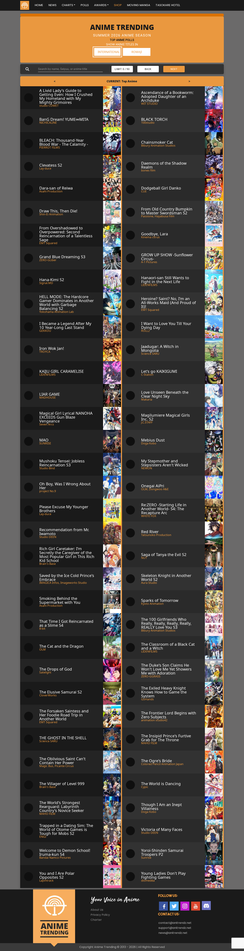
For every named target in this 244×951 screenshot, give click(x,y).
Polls (85, 5)
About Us (97, 910)
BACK (148, 69)
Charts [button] (67, 5)
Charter (96, 920)
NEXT (174, 69)
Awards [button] (100, 5)
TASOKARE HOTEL (168, 5)
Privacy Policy (100, 915)
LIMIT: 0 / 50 (122, 69)
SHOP (118, 5)
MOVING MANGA (138, 5)
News (52, 5)
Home (39, 5)
